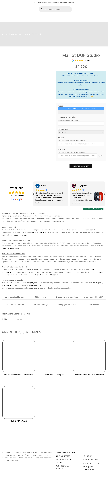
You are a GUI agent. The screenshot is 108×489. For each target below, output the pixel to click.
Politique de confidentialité (90, 468)
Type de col (63, 129)
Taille (60, 106)
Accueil (5, 34)
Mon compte (88, 456)
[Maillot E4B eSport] (19, 402)
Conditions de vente (92, 463)
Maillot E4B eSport (18, 421)
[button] (104, 194)
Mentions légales (90, 460)
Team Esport (16, 34)
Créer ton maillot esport (64, 461)
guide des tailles (20, 235)
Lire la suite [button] (39, 203)
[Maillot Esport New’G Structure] (19, 356)
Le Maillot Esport (27, 283)
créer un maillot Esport (33, 270)
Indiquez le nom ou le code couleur (68, 120)
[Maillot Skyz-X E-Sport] (54, 356)
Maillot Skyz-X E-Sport (54, 375)
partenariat (35, 288)
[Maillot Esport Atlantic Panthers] (89, 356)
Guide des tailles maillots (63, 467)
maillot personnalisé (36, 232)
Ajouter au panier (81, 166)
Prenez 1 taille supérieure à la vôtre (81, 109)
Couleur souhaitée (67, 117)
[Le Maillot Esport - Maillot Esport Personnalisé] (22, 13)
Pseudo (61, 138)
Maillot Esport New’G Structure (18, 375)
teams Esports (35, 285)
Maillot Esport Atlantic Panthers (89, 375)
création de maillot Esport (46, 275)
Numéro (61, 150)
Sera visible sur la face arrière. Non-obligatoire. (71, 140)
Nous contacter (63, 456)
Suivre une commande (65, 452)
